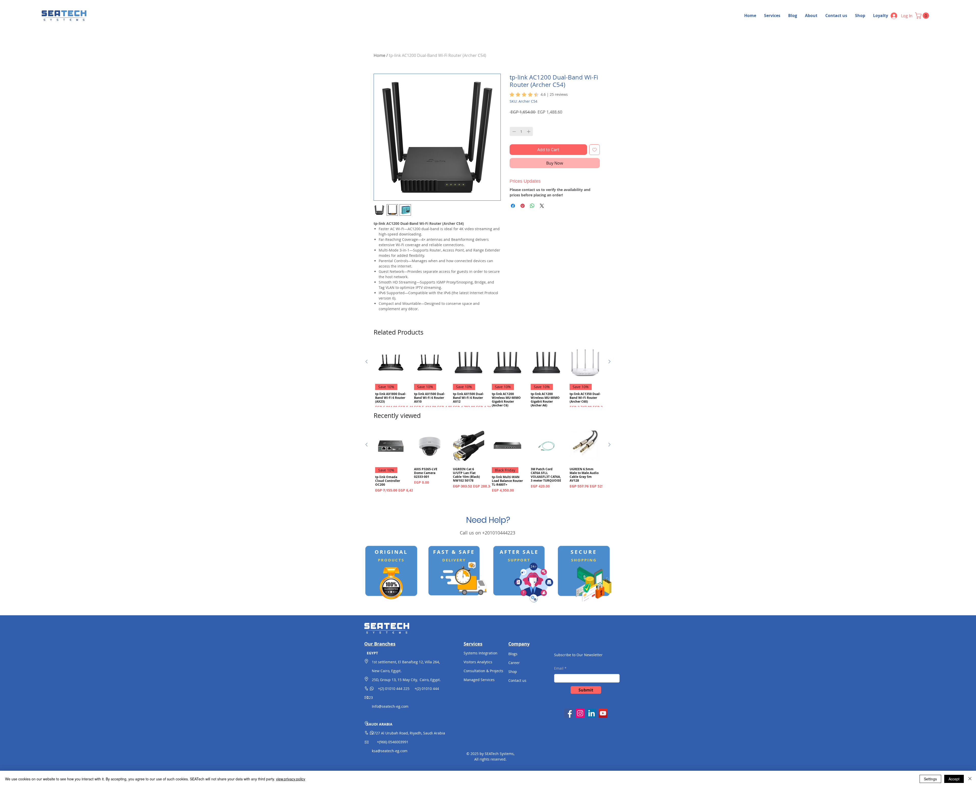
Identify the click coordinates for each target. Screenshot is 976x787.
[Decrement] (513, 131)
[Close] (970, 779)
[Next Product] (609, 361)
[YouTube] (603, 713)
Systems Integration (480, 653)
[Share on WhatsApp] (532, 206)
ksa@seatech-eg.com (389, 750)
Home (379, 55)
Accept (954, 778)
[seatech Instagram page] (580, 713)
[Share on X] (542, 206)
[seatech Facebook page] (568, 713)
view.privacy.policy (290, 778)
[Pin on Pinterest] (523, 206)
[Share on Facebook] (513, 206)
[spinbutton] (521, 131)
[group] (488, 380)
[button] (923, 15)
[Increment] (529, 131)
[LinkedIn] (591, 713)
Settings (930, 778)
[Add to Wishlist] (594, 149)
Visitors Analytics (478, 661)
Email (558, 668)
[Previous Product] (366, 361)
